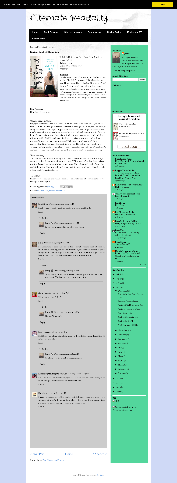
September (123, 339)
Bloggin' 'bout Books (124, 170)
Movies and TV (134, 32)
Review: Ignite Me (126, 321)
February (122, 369)
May (120, 356)
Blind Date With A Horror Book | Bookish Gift (129, 162)
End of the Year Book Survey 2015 (131, 296)
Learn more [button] (83, 4)
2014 (118, 378)
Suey (40, 293)
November (123, 330)
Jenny (47, 223)
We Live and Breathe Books (127, 194)
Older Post (100, 454)
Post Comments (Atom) (53, 460)
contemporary (55, 190)
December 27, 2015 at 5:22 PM (56, 243)
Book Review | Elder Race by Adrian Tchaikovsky (127, 234)
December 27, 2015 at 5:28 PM (66, 270)
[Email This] (61, 186)
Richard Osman (125, 136)
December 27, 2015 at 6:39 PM (56, 293)
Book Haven (120, 242)
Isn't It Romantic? (122, 196)
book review (42, 190)
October (122, 334)
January (121, 373)
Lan (40, 332)
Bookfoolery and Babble (126, 221)
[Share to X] (66, 186)
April (121, 360)
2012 (118, 387)
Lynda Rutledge (125, 126)
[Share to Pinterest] (71, 186)
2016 (118, 283)
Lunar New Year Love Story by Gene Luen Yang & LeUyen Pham (128, 256)
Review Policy (114, 32)
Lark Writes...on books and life (129, 184)
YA (63, 190)
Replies (45, 218)
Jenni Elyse (43, 204)
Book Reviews (51, 32)
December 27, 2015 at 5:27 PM (66, 223)
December (122, 291)
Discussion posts (73, 32)
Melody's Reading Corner (127, 251)
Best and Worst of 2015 (128, 301)
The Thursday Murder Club (131, 133)
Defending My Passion (125, 214)
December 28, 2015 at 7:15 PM (55, 332)
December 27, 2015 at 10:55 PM (66, 312)
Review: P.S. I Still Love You (130, 305)
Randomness (94, 32)
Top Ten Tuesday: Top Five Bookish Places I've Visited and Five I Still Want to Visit (128, 176)
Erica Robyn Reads (123, 159)
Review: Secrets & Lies (128, 317)
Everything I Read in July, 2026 (128, 223)
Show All (143, 265)
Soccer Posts (38, 39)
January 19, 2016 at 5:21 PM (54, 393)
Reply (41, 212)
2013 (118, 383)
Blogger (100, 475)
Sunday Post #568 (122, 244)
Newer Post (37, 454)
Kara (40, 393)
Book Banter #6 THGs (128, 325)
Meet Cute (119, 205)
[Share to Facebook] (69, 186)
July (120, 347)
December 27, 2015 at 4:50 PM (61, 204)
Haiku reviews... (122, 187)
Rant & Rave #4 (125, 313)
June (120, 352)
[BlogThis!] (64, 186)
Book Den (119, 230)
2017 (118, 278)
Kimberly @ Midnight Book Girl (52, 373)
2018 (118, 274)
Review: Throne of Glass (129, 309)
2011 (117, 391)
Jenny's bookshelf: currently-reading (129, 117)
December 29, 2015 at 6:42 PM (66, 354)
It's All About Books (124, 212)
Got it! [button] (162, 5)
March (121, 365)
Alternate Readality (69, 18)
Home (35, 32)
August (121, 343)
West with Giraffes (127, 124)
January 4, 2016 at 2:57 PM (79, 373)
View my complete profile (123, 70)
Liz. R (40, 243)
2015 (117, 287)
